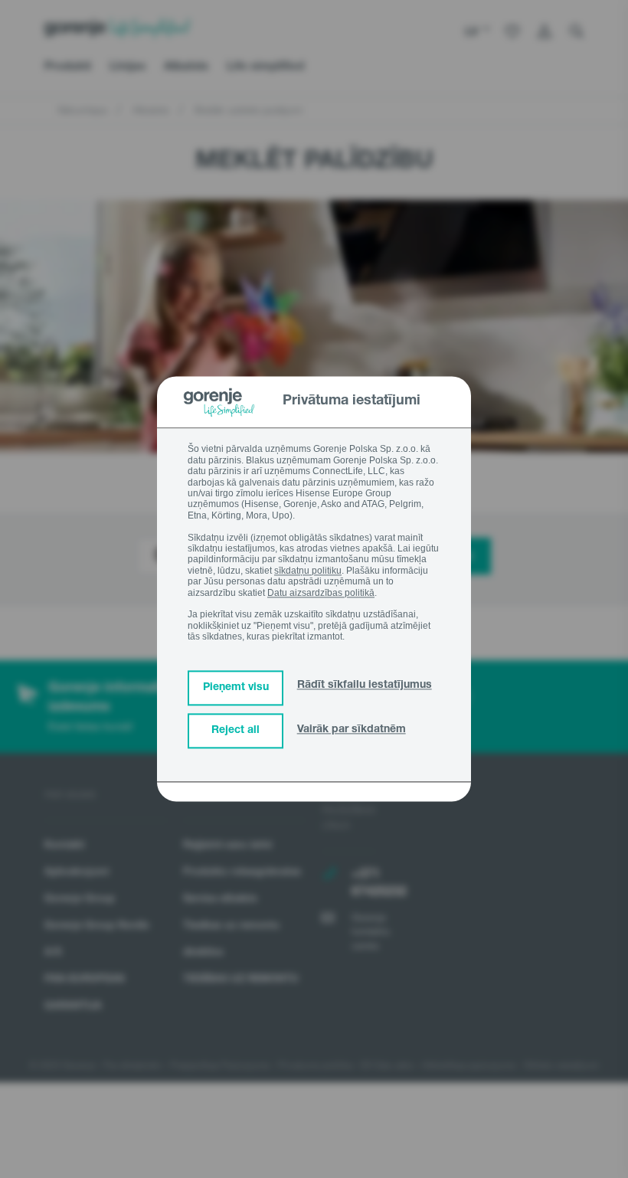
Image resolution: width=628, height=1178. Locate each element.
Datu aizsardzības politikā (321, 592)
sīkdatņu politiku (308, 570)
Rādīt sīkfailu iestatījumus (364, 686)
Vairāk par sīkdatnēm (351, 730)
